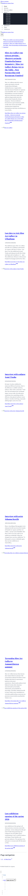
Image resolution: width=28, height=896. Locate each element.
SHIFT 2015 (8, 23)
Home (5, 6)
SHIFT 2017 (8, 20)
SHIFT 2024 (8, 14)
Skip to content (5, 1)
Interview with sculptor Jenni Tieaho (15, 376)
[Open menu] (2, 34)
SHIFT (4, 880)
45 (4, 859)
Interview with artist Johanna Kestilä (14, 518)
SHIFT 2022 (8, 18)
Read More (15, 118)
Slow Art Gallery (8, 10)
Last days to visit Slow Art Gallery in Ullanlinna (14, 236)
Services (6, 8)
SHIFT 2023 (8, 16)
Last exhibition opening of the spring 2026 (14, 816)
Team (5, 27)
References (7, 25)
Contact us (7, 29)
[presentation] (15, 43)
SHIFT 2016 (8, 21)
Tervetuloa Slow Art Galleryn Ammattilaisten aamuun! (13, 662)
